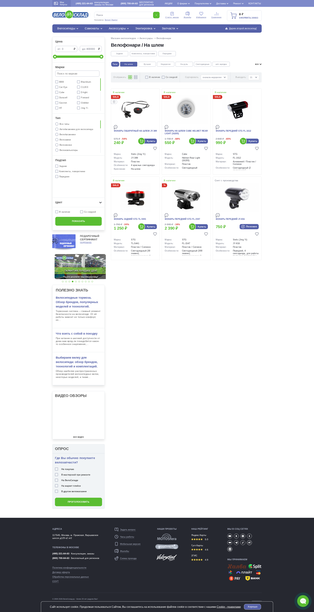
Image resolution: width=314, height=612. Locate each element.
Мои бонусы (63, 3)
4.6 (206, 549)
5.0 (206, 539)
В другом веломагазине (74, 491)
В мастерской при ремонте (75, 474)
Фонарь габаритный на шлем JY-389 (135, 131)
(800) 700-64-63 (60, 558)
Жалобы (187, 17)
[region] (78, 94)
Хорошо (252, 606)
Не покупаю (67, 469)
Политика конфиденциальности (69, 567)
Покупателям (202, 3)
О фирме (182, 3)
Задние (119, 54)
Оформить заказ (248, 18)
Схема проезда (128, 558)
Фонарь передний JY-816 (230, 219)
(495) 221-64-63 (60, 553)
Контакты (254, 3)
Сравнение (216, 17)
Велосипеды (66, 28)
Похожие (251, 226)
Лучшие (147, 64)
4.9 (206, 559)
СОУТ (55, 581)
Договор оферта (61, 572)
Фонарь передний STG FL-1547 (182, 219)
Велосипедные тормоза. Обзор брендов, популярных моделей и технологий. (77, 302)
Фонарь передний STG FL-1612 (233, 131)
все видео (78, 436)
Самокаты (92, 28)
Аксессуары (117, 28)
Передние (167, 54)
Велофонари (164, 38)
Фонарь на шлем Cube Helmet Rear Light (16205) (186, 132)
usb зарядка (221, 64)
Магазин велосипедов (123, 38)
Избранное (201, 17)
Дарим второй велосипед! (243, 28)
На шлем (128, 64)
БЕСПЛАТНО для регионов (137, 3)
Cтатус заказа (172, 17)
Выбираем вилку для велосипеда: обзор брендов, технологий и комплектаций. (77, 362)
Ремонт (237, 3)
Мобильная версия (130, 544)
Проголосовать (78, 501)
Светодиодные (202, 64)
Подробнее (86, 242)
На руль (184, 64)
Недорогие (166, 64)
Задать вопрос (128, 529)
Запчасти (168, 28)
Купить (151, 141)
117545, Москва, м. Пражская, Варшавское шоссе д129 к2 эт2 (75, 536)
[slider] (55, 57)
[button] (63, 281)
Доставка (221, 3)
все (257, 64)
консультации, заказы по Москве (94, 3)
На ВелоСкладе (69, 480)
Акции (168, 3)
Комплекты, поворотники (143, 54)
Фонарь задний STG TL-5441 (130, 219)
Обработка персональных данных (70, 576)
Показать (78, 221)
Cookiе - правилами (229, 606)
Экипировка (143, 28)
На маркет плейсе (71, 485)
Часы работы (127, 536)
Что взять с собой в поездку (76, 333)
